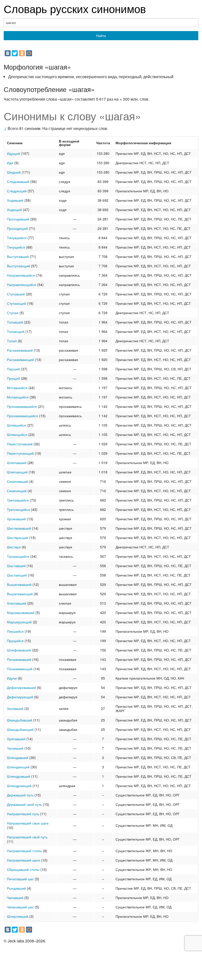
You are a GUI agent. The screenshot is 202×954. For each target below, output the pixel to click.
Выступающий (18, 265)
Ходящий (14, 209)
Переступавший (20, 443)
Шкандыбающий (20, 729)
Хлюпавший (16, 603)
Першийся (15, 631)
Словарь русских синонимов (75, 8)
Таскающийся (18, 556)
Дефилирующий (20, 696)
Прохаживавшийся (22, 406)
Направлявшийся (21, 275)
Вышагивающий (20, 593)
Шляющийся (17, 434)
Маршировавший (20, 612)
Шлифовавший (19, 650)
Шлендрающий (19, 785)
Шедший (14, 172)
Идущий (13, 153)
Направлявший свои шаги (28, 823)
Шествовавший (19, 528)
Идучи (12, 678)
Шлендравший (18, 776)
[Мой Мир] (29, 53)
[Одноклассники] (22, 53)
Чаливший (15, 748)
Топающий (15, 331)
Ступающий (16, 303)
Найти (101, 35)
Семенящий (17, 490)
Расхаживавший (20, 350)
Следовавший (18, 181)
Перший (13, 368)
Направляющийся (21, 284)
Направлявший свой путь (27, 836)
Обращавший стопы (23, 869)
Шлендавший (17, 757)
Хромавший (16, 518)
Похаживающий (20, 668)
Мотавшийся (17, 387)
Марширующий (19, 621)
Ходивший (15, 200)
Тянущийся (16, 247)
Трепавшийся (18, 500)
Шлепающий (17, 471)
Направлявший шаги (23, 860)
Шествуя (14, 546)
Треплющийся (18, 509)
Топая (12, 340)
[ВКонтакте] (8, 53)
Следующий (17, 190)
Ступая (12, 312)
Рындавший (16, 888)
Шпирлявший (17, 916)
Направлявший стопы (24, 850)
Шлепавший (16, 462)
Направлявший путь (23, 813)
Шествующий (17, 537)
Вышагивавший (19, 584)
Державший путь (20, 794)
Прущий (13, 378)
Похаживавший (19, 659)
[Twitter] (15, 53)
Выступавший (18, 256)
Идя (10, 162)
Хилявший (15, 708)
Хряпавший (16, 738)
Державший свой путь (24, 804)
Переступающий (20, 453)
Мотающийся (18, 397)
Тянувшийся (17, 237)
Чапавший (15, 897)
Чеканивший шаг (20, 906)
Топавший (15, 322)
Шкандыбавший (19, 720)
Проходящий (17, 228)
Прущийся (15, 640)
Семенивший (17, 481)
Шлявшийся (16, 425)
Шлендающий (18, 766)
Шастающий (17, 575)
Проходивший (18, 218)
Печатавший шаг (20, 878)
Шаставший (16, 565)
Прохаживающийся (22, 415)
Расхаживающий (20, 359)
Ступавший (16, 293)
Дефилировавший (21, 687)
